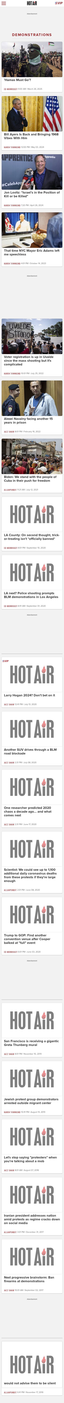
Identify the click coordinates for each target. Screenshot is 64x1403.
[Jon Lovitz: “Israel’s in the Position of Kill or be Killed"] (32, 171)
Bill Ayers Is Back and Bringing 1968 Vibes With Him (31, 136)
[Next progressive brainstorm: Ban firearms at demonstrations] (32, 1256)
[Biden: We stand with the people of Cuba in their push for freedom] (32, 456)
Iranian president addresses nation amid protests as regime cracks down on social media (32, 1219)
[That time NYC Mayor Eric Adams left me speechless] (32, 229)
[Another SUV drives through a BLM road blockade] (32, 728)
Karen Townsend (12, 147)
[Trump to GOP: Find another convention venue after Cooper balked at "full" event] (32, 914)
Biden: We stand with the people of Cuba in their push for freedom (30, 479)
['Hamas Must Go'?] (32, 59)
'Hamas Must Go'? (17, 80)
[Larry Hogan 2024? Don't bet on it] (32, 674)
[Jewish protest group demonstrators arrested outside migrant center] (32, 1078)
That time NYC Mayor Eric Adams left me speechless (31, 252)
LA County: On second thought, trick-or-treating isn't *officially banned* (32, 537)
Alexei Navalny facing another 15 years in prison (28, 420)
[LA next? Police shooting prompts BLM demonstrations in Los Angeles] (32, 572)
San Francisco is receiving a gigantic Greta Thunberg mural (31, 1043)
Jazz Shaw (9, 431)
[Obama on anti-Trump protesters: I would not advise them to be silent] (32, 1364)
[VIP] (59, 3)
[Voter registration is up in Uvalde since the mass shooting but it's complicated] (32, 336)
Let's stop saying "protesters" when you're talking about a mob (30, 1159)
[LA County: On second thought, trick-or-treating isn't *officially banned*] (32, 514)
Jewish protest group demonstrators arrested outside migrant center (31, 1101)
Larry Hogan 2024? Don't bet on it (29, 695)
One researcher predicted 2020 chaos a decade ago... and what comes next (27, 811)
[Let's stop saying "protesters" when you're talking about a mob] (32, 1136)
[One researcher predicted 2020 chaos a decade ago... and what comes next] (32, 786)
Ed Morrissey (10, 89)
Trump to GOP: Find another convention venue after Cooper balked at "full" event (27, 939)
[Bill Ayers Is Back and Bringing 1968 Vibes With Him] (32, 113)
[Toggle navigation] (3, 3)
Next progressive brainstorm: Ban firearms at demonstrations (29, 1279)
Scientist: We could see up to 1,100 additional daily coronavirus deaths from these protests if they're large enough (30, 875)
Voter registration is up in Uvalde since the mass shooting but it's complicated (28, 360)
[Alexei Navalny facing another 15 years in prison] (32, 398)
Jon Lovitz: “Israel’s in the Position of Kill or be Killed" (32, 194)
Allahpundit (10, 489)
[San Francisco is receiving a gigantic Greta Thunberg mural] (32, 1020)
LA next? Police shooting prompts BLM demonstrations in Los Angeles (31, 595)
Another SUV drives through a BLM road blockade (30, 751)
